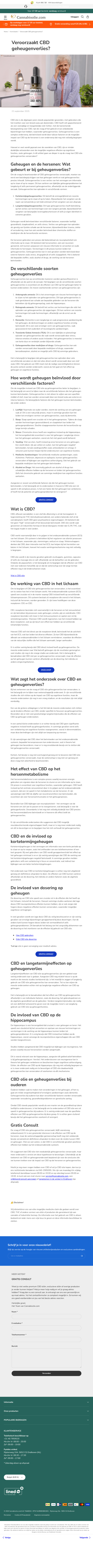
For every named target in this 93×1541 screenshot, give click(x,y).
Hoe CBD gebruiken (24, 935)
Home (6, 31)
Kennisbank (14, 31)
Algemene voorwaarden (42, 1515)
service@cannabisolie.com (57, 1176)
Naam (14, 1312)
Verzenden (46, 1373)
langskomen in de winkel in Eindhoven (55, 1179)
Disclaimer (7, 1515)
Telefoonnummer (18, 1335)
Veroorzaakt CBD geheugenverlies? (31, 31)
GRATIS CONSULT (46, 500)
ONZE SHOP (46, 670)
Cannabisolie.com (15, 1511)
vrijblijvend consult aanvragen (23, 1179)
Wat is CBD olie (18, 575)
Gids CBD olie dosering (26, 939)
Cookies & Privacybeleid (22, 1515)
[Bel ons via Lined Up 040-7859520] (13, 1491)
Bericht (14, 1346)
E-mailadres (16, 1323)
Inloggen (75, 17)
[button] (87, 17)
